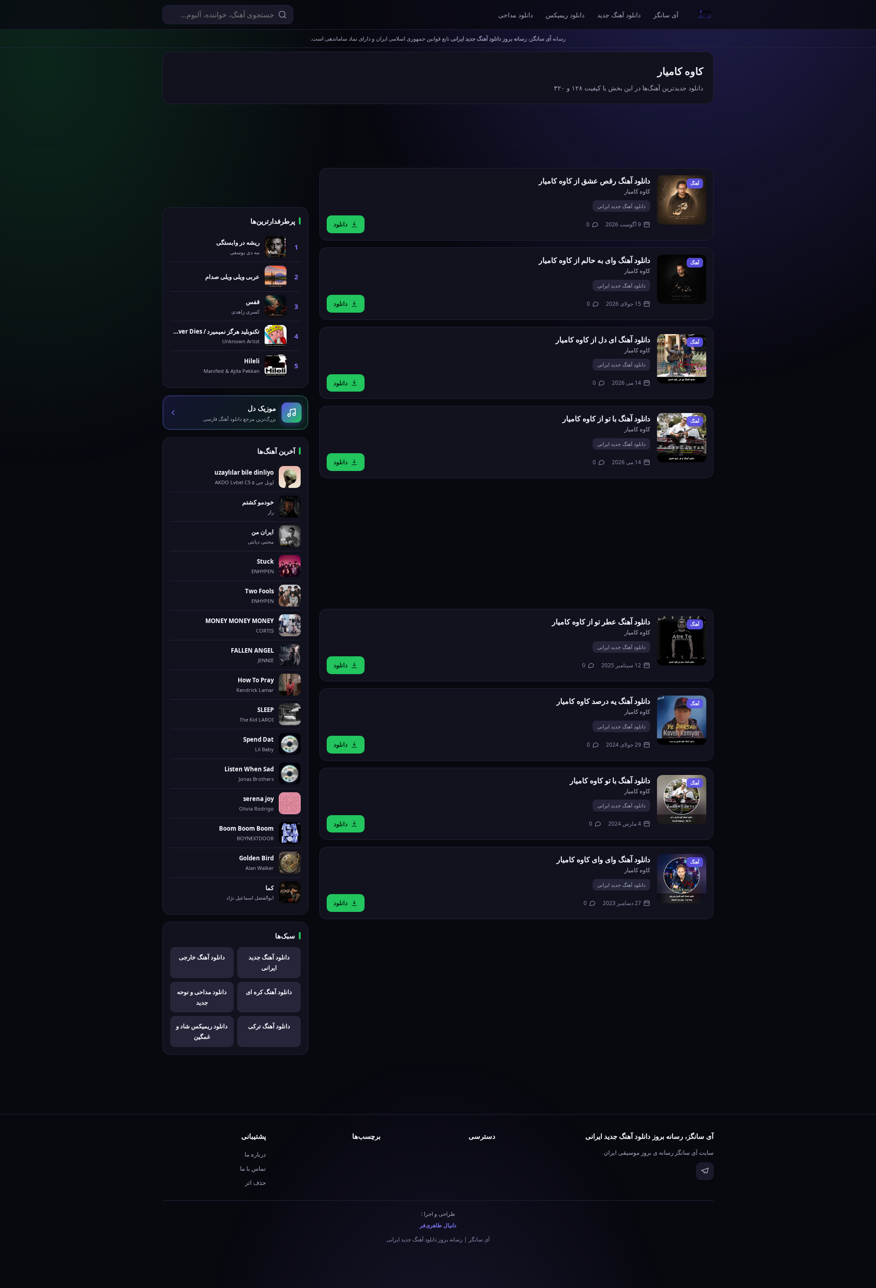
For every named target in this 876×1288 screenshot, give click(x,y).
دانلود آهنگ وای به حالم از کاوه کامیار (594, 260)
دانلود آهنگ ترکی (269, 1026)
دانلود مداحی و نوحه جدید (202, 997)
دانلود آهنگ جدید (619, 14)
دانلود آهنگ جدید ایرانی (621, 206)
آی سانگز (665, 14)
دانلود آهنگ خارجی (202, 957)
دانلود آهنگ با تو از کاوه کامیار (606, 419)
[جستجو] (282, 14)
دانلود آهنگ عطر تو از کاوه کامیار (601, 622)
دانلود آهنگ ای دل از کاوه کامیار (603, 340)
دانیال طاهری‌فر (438, 1225)
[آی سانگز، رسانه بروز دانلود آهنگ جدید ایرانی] (705, 14)
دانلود (341, 224)
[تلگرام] (705, 1171)
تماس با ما (253, 1168)
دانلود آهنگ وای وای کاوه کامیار (603, 859)
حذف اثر (255, 1182)
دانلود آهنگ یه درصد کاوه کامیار (603, 701)
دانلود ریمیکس (565, 14)
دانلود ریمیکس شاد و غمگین (202, 1031)
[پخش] (681, 200)
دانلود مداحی (515, 14)
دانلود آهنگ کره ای (269, 992)
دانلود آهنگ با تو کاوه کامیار (610, 780)
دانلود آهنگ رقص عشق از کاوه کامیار (594, 181)
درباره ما (255, 1154)
